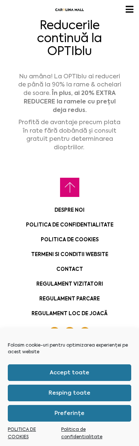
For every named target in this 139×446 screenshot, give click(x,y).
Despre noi (69, 210)
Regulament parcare (69, 298)
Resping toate (69, 392)
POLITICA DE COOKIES (70, 239)
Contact (69, 269)
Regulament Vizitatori (69, 283)
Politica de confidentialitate (69, 224)
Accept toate (69, 372)
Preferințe (69, 413)
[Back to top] (69, 187)
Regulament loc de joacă (69, 313)
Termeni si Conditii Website (69, 254)
